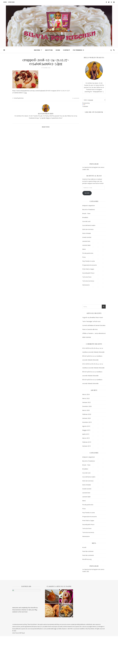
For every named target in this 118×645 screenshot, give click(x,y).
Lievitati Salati (86, 245)
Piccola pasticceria (87, 253)
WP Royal (22, 633)
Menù (84, 249)
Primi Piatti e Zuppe (88, 269)
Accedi (84, 547)
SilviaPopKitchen (19, 98)
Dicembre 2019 (87, 422)
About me (49, 50)
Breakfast (85, 217)
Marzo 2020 (86, 410)
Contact (66, 50)
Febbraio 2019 (86, 442)
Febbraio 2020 (86, 414)
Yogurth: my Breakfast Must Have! (92, 317)
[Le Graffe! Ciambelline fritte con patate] (66, 596)
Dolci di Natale (86, 233)
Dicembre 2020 (87, 406)
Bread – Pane (86, 213)
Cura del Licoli (86, 221)
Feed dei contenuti (87, 551)
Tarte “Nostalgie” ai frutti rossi (91, 321)
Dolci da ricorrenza (87, 229)
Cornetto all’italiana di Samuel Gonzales (93, 325)
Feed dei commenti (88, 555)
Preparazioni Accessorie (89, 265)
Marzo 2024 (86, 394)
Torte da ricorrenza (88, 281)
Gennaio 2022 (86, 402)
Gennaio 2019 (86, 446)
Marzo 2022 (86, 398)
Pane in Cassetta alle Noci (90, 329)
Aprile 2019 (85, 434)
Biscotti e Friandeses (88, 209)
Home (58, 50)
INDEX (5, 2)
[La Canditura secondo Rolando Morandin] (52, 596)
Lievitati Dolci (86, 241)
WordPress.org (86, 559)
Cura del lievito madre (88, 225)
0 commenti (75, 98)
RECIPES (37, 50)
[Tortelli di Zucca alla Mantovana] (66, 610)
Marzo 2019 (86, 438)
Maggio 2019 (86, 430)
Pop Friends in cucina (88, 261)
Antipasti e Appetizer (88, 205)
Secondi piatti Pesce (88, 273)
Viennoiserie (86, 285)
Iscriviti (87, 193)
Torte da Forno (86, 277)
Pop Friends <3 (78, 50)
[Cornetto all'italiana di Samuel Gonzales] (52, 610)
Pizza (84, 257)
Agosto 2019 (86, 426)
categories (11, 2)
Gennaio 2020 (86, 418)
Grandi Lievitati (86, 237)
